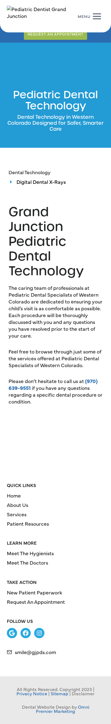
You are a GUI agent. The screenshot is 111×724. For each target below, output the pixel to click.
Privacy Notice (32, 693)
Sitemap (59, 693)
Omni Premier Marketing (62, 709)
